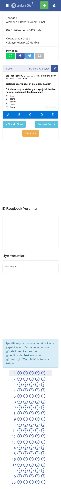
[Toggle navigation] (54, 5)
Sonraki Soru (45, 124)
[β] (21, 5)
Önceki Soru (15, 124)
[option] (30, 92)
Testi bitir (30, 133)
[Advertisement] (30, 173)
